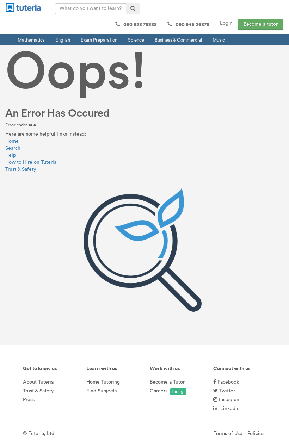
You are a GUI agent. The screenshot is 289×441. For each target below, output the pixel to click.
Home (12, 141)
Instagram (229, 399)
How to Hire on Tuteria (30, 162)
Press (29, 399)
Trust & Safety (20, 169)
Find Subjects (101, 391)
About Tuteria (38, 382)
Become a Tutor (167, 382)
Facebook (227, 382)
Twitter (226, 391)
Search (12, 148)
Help (10, 155)
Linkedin (228, 408)
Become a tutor (261, 24)
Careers (158, 391)
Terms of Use (228, 433)
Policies (255, 433)
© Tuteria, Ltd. (39, 433)
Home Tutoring (103, 382)
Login (226, 23)
